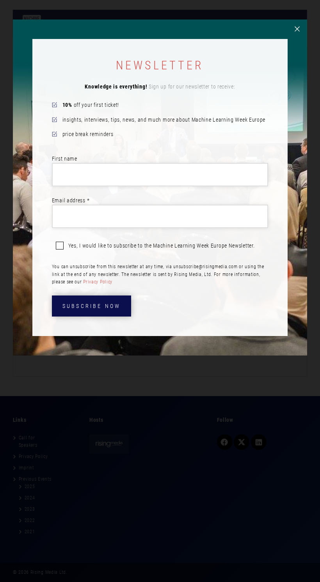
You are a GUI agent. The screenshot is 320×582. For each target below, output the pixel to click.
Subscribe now (91, 306)
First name (64, 159)
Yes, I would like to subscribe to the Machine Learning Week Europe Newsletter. (161, 245)
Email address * (71, 200)
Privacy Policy (97, 282)
